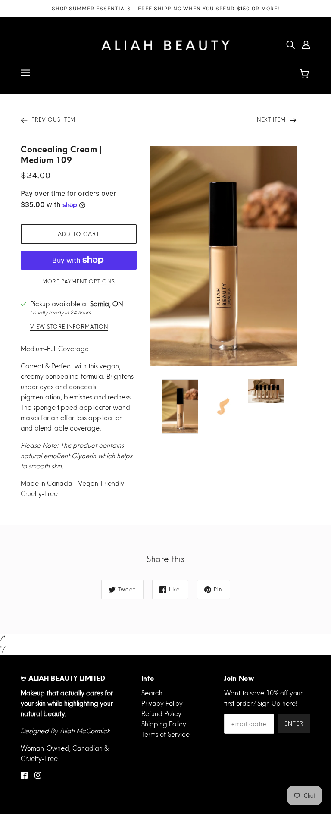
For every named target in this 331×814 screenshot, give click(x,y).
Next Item (272, 119)
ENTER (293, 723)
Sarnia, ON (106, 303)
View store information (69, 327)
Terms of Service (165, 734)
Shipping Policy (163, 724)
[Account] (306, 44)
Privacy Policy (162, 703)
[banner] (165, 43)
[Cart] (305, 74)
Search (151, 693)
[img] (290, 44)
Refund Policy (161, 713)
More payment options (78, 281)
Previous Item (52, 119)
